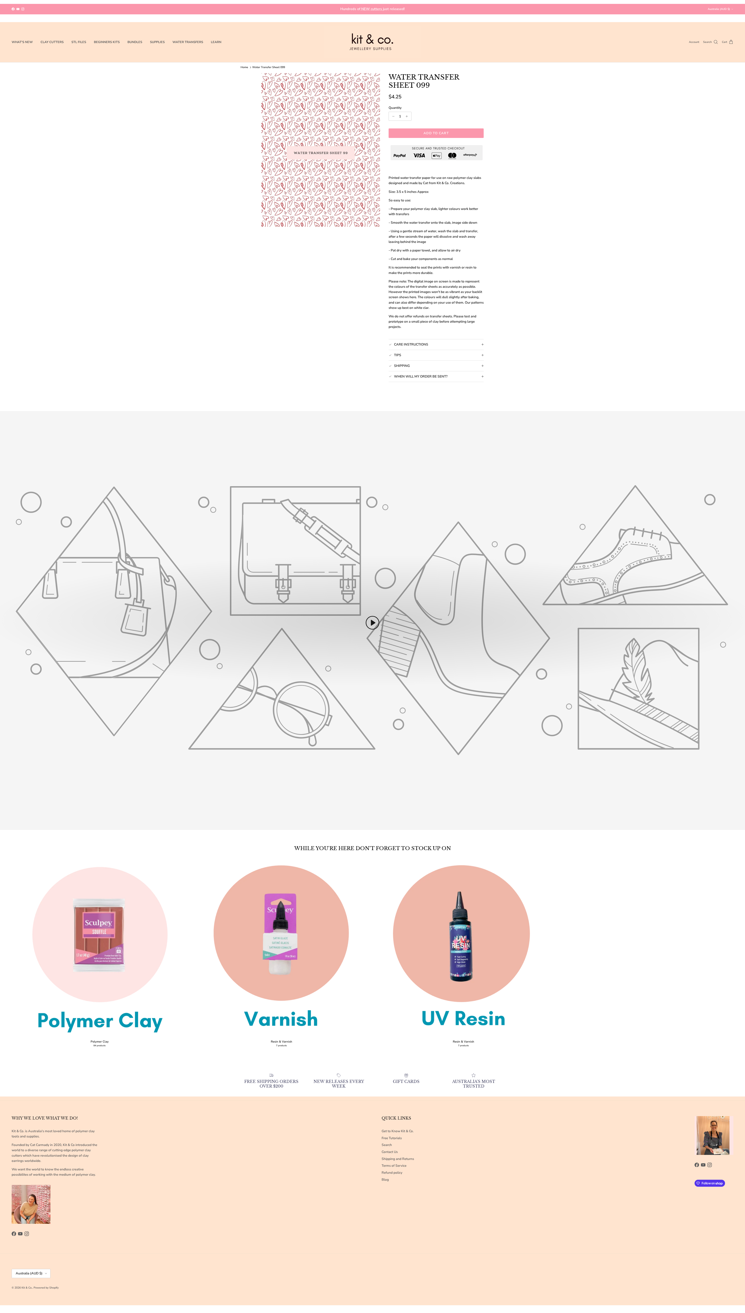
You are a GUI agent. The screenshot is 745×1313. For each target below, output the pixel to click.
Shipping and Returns (398, 1159)
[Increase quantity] (407, 116)
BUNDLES (134, 42)
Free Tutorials (392, 1138)
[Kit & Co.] (372, 42)
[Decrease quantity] (392, 116)
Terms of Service (394, 1165)
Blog (385, 1179)
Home (244, 67)
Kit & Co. (27, 1288)
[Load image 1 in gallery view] (320, 150)
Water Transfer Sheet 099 (268, 67)
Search (387, 1145)
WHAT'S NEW (22, 42)
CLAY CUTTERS (52, 42)
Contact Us (390, 1152)
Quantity (395, 108)
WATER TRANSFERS (187, 42)
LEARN (216, 42)
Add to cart (436, 133)
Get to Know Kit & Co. (398, 1131)
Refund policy (392, 1172)
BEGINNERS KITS (107, 42)
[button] (372, 622)
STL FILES (78, 42)
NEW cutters (371, 9)
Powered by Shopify (46, 1288)
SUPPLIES (157, 42)
